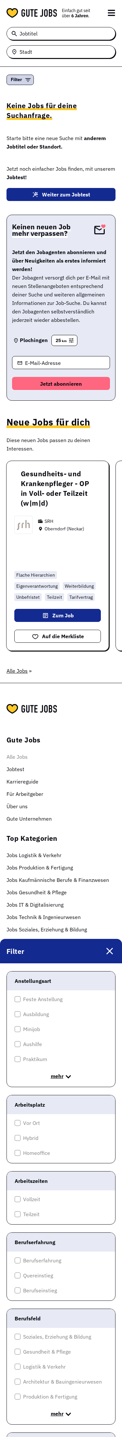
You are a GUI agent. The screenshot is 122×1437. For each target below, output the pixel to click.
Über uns (17, 806)
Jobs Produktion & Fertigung (40, 867)
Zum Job (63, 615)
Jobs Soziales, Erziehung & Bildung (47, 929)
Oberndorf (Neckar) (64, 529)
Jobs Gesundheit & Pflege (37, 892)
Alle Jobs (17, 671)
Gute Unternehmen (29, 818)
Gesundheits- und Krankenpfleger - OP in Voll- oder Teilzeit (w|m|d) (55, 488)
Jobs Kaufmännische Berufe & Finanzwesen (58, 880)
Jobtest (15, 769)
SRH (49, 521)
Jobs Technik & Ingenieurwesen (44, 917)
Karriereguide (22, 781)
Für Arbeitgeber (25, 794)
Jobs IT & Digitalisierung (35, 904)
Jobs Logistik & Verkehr (34, 855)
